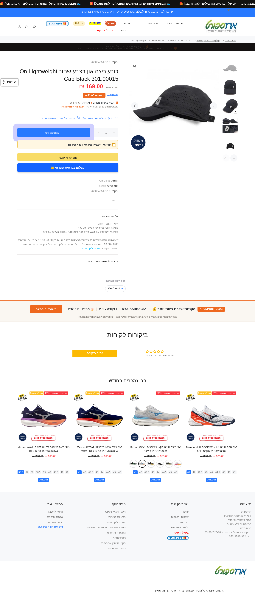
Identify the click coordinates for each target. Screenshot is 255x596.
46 (229, 472)
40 (49, 472)
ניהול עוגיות (119, 537)
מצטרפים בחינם (46, 309)
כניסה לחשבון (55, 511)
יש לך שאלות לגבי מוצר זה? (98, 118)
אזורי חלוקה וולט (116, 522)
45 (224, 472)
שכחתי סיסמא (55, 516)
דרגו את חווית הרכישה (50, 526)
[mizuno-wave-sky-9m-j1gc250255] (133, 464)
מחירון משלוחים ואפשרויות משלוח (106, 527)
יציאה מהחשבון (54, 522)
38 (32, 472)
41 (188, 472)
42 (194, 472)
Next (213, 105)
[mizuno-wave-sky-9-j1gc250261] (142, 464)
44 (211, 472)
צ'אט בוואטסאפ (180, 527)
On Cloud (105, 180)
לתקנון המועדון (85, 317)
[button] (9, 82)
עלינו (186, 511)
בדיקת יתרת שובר (116, 548)
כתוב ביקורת (95, 353)
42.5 (200, 472)
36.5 (20, 472)
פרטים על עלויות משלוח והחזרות (57, 118)
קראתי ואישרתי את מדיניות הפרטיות (89, 144)
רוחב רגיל (211, 479)
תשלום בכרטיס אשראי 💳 (68, 167)
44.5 (217, 472)
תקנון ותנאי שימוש (115, 511)
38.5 (38, 472)
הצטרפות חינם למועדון (72, 107)
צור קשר (184, 522)
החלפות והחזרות (116, 532)
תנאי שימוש (161, 590)
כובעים (102, 185)
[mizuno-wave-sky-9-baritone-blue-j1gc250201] (151, 464)
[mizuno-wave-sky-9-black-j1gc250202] (160, 464)
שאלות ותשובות (180, 516)
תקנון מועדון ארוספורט (113, 543)
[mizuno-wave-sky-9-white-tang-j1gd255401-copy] (178, 464)
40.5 (56, 472)
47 (234, 472)
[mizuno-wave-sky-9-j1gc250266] (169, 464)
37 (27, 472)
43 (206, 472)
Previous (134, 105)
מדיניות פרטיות (117, 516)
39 (44, 472)
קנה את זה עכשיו (68, 157)
